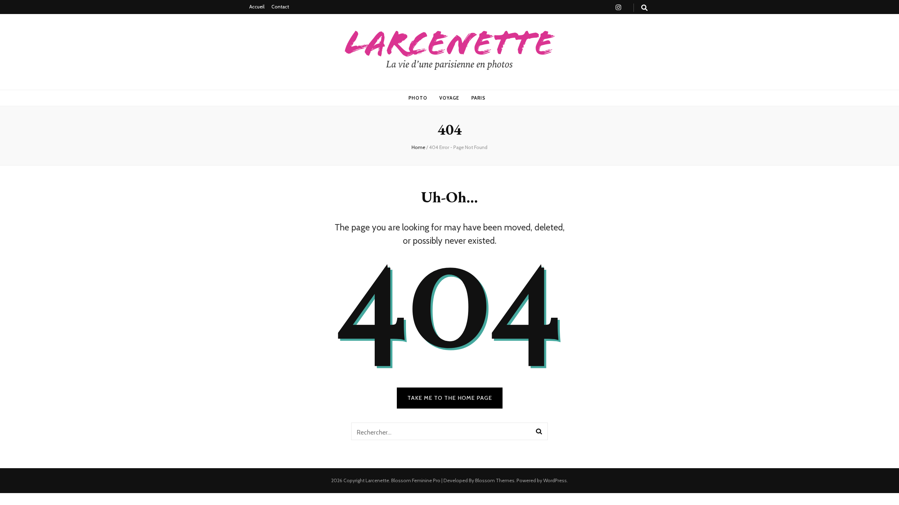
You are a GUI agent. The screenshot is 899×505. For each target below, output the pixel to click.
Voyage (449, 98)
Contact (280, 7)
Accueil (256, 7)
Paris (478, 98)
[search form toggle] (644, 8)
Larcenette (377, 480)
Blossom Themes (494, 480)
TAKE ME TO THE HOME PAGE (449, 398)
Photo (417, 98)
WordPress (555, 480)
